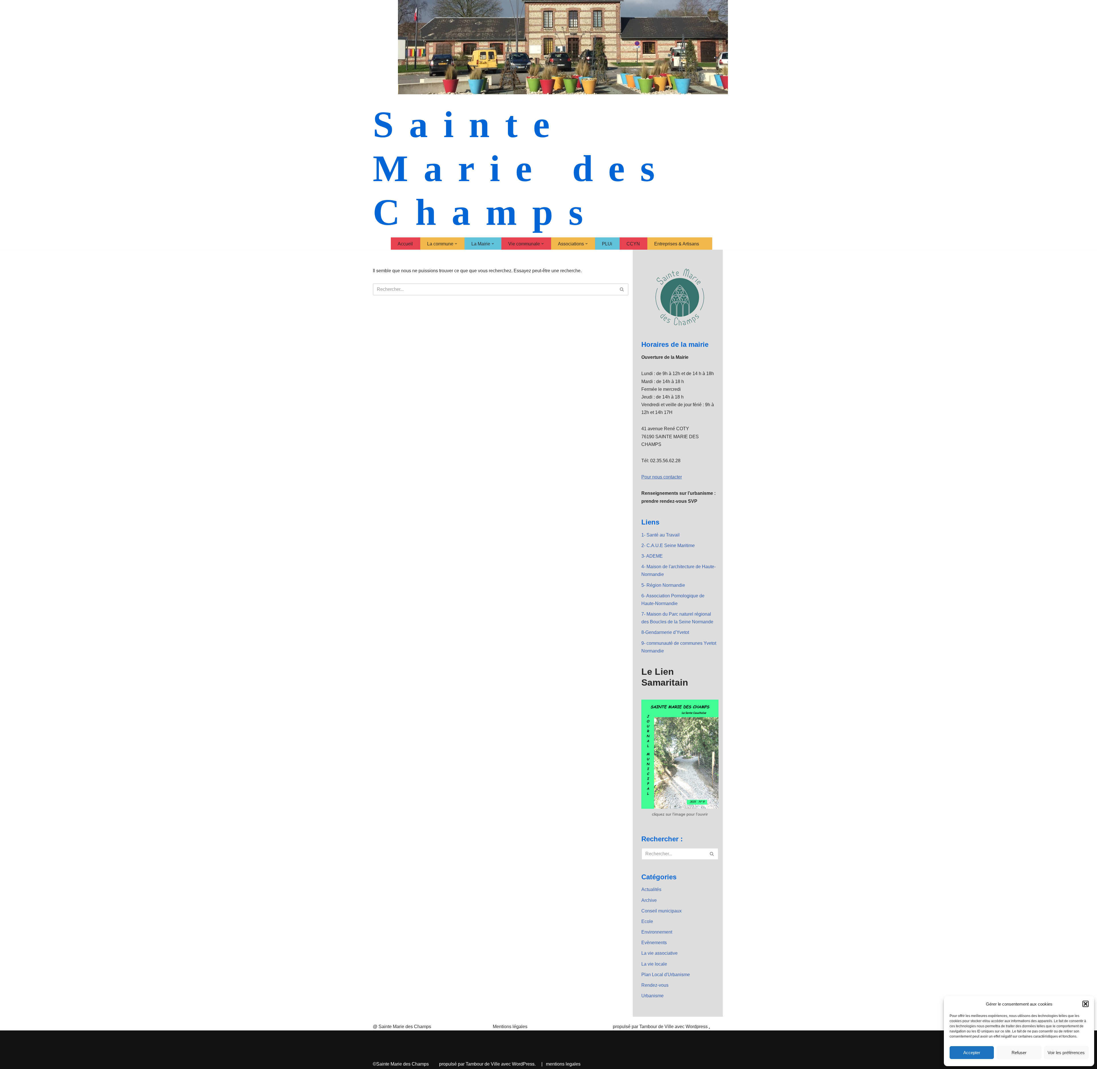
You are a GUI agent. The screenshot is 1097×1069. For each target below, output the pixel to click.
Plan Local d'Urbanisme (665, 974)
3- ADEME (652, 556)
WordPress (523, 1064)
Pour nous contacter (661, 477)
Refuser (1019, 1052)
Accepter (971, 1052)
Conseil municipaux (661, 910)
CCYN (633, 243)
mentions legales (563, 1064)
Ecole (647, 921)
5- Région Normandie (663, 585)
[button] (1085, 1004)
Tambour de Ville (483, 1064)
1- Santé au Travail (660, 535)
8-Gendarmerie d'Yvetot (665, 632)
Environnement (656, 932)
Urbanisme (652, 995)
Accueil (405, 243)
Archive (649, 900)
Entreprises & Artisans (676, 243)
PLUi (607, 243)
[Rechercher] (622, 289)
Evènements (654, 942)
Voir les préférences (1066, 1052)
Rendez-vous (654, 985)
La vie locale (654, 964)
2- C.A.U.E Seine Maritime (668, 545)
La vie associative (659, 953)
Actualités (651, 889)
